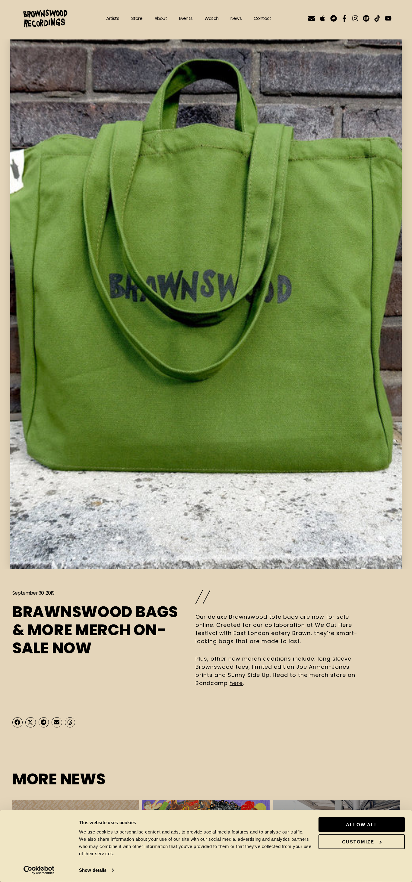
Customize (358, 841)
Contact (262, 18)
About (160, 18)
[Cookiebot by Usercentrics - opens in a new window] (39, 870)
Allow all (362, 824)
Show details (92, 870)
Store (136, 18)
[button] (17, 722)
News (236, 18)
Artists (112, 18)
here (236, 683)
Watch (211, 18)
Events (185, 18)
